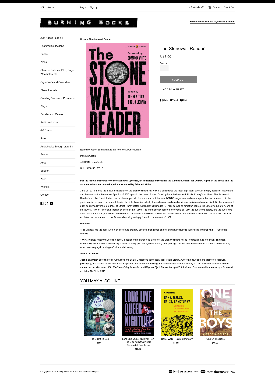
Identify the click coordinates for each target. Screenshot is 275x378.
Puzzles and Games (51, 114)
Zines (43, 62)
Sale (43, 138)
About (43, 162)
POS (72, 371)
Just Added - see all (51, 38)
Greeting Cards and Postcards (57, 98)
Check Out (229, 7)
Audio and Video (49, 122)
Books (57, 54)
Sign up (94, 7)
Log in (83, 7)
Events (44, 154)
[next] (231, 322)
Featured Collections (57, 46)
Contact (44, 194)
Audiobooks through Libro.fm (56, 146)
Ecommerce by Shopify (89, 371)
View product (99, 315)
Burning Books (63, 371)
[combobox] (63, 7)
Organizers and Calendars (55, 82)
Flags (43, 106)
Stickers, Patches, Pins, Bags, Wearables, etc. (57, 72)
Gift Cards (46, 130)
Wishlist (44, 186)
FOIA (43, 178)
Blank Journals (48, 90)
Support (44, 170)
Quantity (163, 63)
